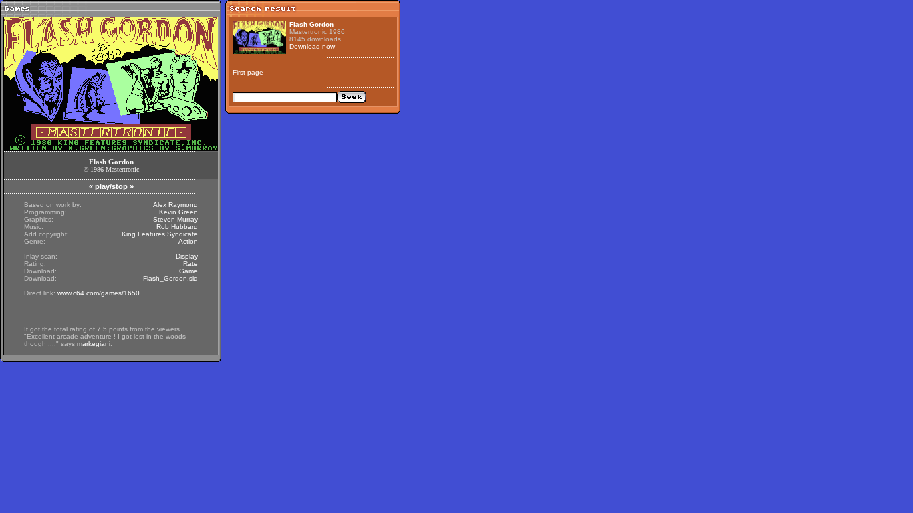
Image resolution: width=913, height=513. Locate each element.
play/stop (111, 186)
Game (188, 271)
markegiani (93, 343)
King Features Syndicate (160, 234)
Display (187, 256)
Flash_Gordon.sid (170, 278)
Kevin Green (178, 212)
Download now (312, 46)
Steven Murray (175, 219)
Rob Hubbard (177, 226)
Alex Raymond (175, 204)
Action (188, 241)
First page (248, 72)
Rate (190, 263)
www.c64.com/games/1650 (98, 293)
